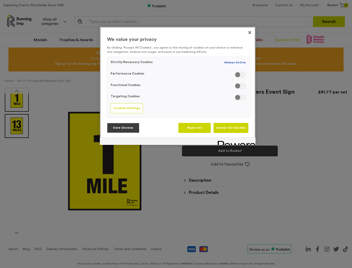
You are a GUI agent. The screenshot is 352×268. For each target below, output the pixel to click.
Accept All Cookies (231, 127)
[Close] (249, 32)
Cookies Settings (127, 108)
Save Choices (123, 127)
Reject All (194, 127)
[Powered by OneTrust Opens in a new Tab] (235, 142)
